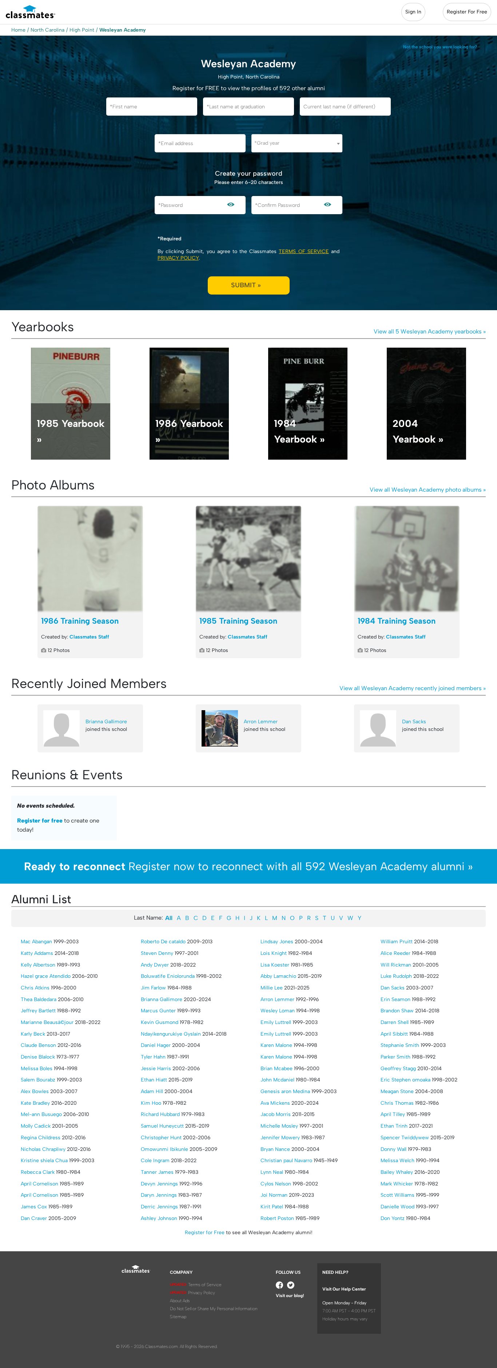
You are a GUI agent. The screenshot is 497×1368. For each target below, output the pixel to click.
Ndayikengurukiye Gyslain (171, 1034)
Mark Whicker (397, 1184)
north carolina (47, 30)
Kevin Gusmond (159, 1022)
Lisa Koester (275, 965)
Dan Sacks (414, 722)
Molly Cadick (36, 1126)
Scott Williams (397, 1195)
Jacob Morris (276, 1114)
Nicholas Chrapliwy (43, 1149)
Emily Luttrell (276, 1022)
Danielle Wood (397, 1207)
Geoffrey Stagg (398, 1068)
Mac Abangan (36, 942)
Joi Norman (274, 1195)
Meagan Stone (397, 1091)
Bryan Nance (275, 1149)
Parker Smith (395, 1057)
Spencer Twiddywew (405, 1138)
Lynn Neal (272, 1172)
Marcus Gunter (158, 1011)
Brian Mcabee (277, 1068)
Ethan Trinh (394, 1126)
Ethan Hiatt (154, 1080)
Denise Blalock (38, 1057)
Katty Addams (37, 953)
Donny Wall (393, 1149)
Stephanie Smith (400, 1045)
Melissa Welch (397, 1160)
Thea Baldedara (38, 999)
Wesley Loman (278, 1011)
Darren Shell (395, 1022)
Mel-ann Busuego (41, 1114)
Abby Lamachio (278, 976)
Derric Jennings (159, 1207)
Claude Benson (38, 1045)
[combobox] (296, 143)
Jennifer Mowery (280, 1138)
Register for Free (204, 1232)
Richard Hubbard (160, 1114)
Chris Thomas (397, 1103)
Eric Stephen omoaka (405, 1080)
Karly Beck (33, 1034)
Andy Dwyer (155, 965)
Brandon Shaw (397, 1011)
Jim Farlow (153, 988)
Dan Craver (34, 1218)
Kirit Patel (272, 1207)
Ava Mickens (275, 1103)
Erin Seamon (395, 999)
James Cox (34, 1207)
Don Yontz (393, 1218)
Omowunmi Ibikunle (164, 1149)
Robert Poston (277, 1218)
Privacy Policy (178, 258)
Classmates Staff (89, 637)
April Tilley (393, 1114)
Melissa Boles (36, 1068)
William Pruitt (397, 942)
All (168, 918)
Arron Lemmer (261, 722)
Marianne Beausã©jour (47, 1022)
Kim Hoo (151, 1103)
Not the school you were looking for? (440, 46)
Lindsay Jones (277, 942)
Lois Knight (274, 953)
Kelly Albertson (38, 965)
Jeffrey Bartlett (38, 1011)
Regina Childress (40, 1138)
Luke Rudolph (396, 976)
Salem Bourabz (38, 1080)
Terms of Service (304, 251)
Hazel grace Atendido (46, 976)
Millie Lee (272, 988)
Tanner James (157, 1172)
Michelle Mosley (279, 1126)
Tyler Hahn (153, 1057)
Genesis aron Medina (285, 1091)
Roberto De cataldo (163, 942)
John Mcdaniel (277, 1080)
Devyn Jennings (159, 1184)
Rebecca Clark (38, 1172)
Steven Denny (157, 953)
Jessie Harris (156, 1068)
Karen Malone (276, 1045)
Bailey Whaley (397, 1172)
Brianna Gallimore (106, 722)
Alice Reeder (395, 953)
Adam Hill (152, 1091)
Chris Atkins (35, 988)
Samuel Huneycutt (162, 1126)
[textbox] (296, 143)
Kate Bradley (35, 1103)
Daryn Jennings (159, 1195)
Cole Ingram (155, 1160)
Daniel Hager (156, 1045)
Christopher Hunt (161, 1138)
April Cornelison (39, 1184)
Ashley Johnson (159, 1218)
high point (81, 30)
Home (18, 30)
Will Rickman (396, 965)
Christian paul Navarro (286, 1160)
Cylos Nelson (276, 1184)
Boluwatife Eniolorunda (168, 976)
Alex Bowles (35, 1091)
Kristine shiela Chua (44, 1160)
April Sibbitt (394, 1034)
